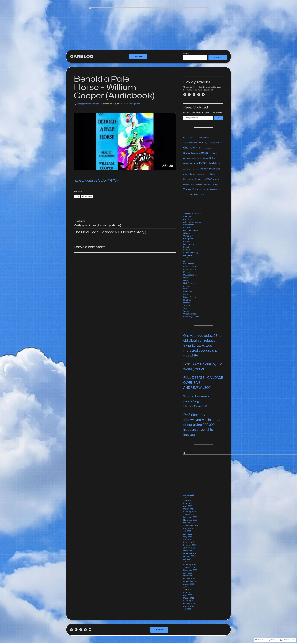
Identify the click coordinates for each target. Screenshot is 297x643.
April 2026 (187, 506)
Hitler (212, 158)
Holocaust (187, 164)
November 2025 (190, 520)
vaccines (186, 195)
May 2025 (187, 537)
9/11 (185, 138)
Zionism (203, 195)
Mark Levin (195, 169)
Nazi (207, 174)
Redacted (199, 184)
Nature (186, 278)
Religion (186, 294)
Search (186, 54)
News (185, 280)
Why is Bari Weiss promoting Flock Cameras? (196, 401)
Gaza (214, 153)
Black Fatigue (203, 143)
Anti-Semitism (203, 138)
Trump (214, 184)
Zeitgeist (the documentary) (97, 225)
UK (204, 190)
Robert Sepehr (189, 297)
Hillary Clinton (196, 158)
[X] (184, 94)
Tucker (186, 311)
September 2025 (190, 525)
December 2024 (190, 551)
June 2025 (187, 534)
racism (192, 184)
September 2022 (190, 581)
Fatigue (186, 250)
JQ (184, 261)
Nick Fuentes (203, 179)
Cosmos (186, 241)
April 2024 (187, 562)
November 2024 (190, 553)
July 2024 (187, 559)
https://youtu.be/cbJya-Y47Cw (96, 180)
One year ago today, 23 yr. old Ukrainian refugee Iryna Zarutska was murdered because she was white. (202, 345)
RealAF (186, 289)
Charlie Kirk (190, 147)
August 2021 (188, 606)
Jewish (213, 163)
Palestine (216, 179)
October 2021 (189, 603)
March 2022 (188, 598)
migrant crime (200, 174)
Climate (186, 233)
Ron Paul (187, 300)
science (186, 303)
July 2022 (187, 587)
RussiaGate (206, 184)
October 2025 (189, 523)
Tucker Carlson (192, 189)
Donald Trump (190, 153)
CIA (200, 148)
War (191, 195)
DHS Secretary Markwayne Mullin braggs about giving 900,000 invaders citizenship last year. (202, 425)
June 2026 (187, 500)
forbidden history (190, 252)
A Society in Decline (192, 214)
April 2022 (187, 595)
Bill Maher (187, 227)
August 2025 (188, 528)
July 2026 (187, 498)
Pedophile (186, 184)
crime (212, 148)
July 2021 (187, 609)
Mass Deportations (191, 266)
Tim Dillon (187, 305)
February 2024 (189, 564)
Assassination (190, 142)
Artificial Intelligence (192, 222)
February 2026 (189, 512)
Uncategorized (133, 104)
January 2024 (189, 567)
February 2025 (189, 545)
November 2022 (190, 576)
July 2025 (187, 531)
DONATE (138, 56)
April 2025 (187, 539)
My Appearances (190, 275)
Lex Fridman (188, 264)
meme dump (189, 174)
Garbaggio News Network (87, 104)
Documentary (189, 244)
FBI (210, 153)
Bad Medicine (189, 225)
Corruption (188, 239)
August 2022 (188, 584)
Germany (187, 158)
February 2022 (189, 601)
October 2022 (189, 578)
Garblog (81, 56)
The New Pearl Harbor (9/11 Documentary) (110, 232)
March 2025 (188, 542)
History (205, 158)
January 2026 (189, 514)
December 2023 (190, 570)
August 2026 (188, 495)
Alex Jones (192, 138)
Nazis (212, 174)
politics (186, 286)
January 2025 (189, 548)
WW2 (196, 194)
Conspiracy (206, 148)
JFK (219, 164)
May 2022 (187, 592)
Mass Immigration (210, 168)
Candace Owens (216, 143)
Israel (203, 163)
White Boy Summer (191, 317)
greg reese (187, 255)
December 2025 (190, 517)
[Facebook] (198, 94)
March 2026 (188, 509)
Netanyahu (188, 179)
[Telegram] (194, 94)
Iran (196, 163)
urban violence (213, 190)
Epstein (203, 152)
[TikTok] (203, 94)
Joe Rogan (187, 169)
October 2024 (189, 556)
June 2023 (187, 573)
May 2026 (187, 503)
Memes (186, 272)
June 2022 (187, 589)
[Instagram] (189, 94)
